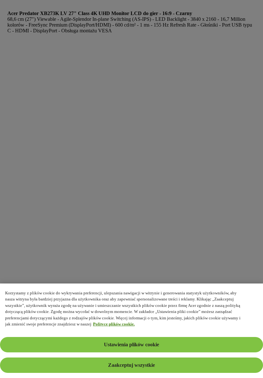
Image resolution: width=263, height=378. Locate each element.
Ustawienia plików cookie (131, 344)
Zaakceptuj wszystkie (131, 365)
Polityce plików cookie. (114, 324)
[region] (131, 331)
